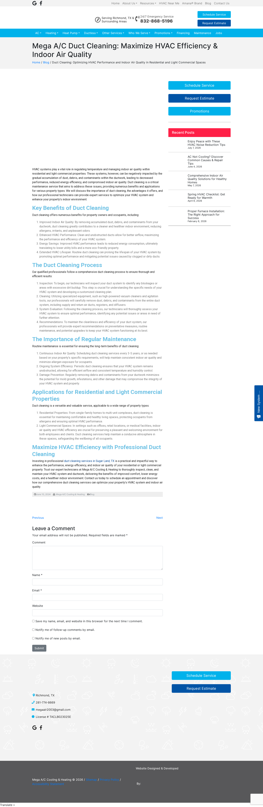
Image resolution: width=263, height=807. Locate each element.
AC (37, 33)
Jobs (218, 33)
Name (36, 575)
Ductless (90, 33)
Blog (46, 62)
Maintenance (202, 33)
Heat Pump (70, 33)
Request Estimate (214, 23)
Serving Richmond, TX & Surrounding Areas (118, 19)
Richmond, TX (45, 695)
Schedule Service (214, 14)
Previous (38, 517)
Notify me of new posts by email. (58, 638)
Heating (51, 33)
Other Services (112, 33)
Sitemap (91, 779)
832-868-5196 (156, 21)
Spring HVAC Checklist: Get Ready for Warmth (206, 197)
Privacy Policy (109, 779)
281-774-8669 (45, 702)
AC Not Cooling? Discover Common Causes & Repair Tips (205, 161)
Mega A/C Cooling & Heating (70, 494)
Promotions (162, 33)
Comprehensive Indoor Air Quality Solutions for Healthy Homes (207, 180)
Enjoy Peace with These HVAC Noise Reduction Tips (206, 144)
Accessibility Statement (48, 784)
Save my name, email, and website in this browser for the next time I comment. (89, 621)
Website (37, 606)
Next (159, 517)
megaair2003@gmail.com (53, 709)
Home (36, 62)
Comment (38, 542)
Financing (183, 33)
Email (36, 590)
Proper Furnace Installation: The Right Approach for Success (206, 216)
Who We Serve (138, 33)
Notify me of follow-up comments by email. (65, 630)
